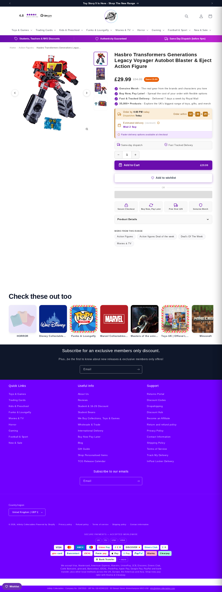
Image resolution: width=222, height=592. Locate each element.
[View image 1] (101, 59)
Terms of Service (157, 448)
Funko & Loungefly (20, 412)
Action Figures (125, 236)
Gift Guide (84, 448)
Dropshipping (155, 406)
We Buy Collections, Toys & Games (99, 418)
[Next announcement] (212, 3)
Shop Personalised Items (93, 455)
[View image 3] (101, 89)
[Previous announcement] (10, 3)
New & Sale (15, 442)
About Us (83, 394)
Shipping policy (119, 524)
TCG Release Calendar (92, 461)
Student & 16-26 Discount (93, 406)
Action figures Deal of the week (157, 236)
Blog (80, 442)
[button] (35, 15)
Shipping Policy (156, 442)
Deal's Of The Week (192, 236)
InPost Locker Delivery (160, 461)
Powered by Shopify (45, 524)
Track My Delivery (157, 455)
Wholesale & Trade (89, 424)
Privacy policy (65, 524)
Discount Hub (155, 412)
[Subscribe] (138, 369)
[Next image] (86, 92)
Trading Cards (17, 400)
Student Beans (86, 412)
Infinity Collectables (26, 524)
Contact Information (158, 436)
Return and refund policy (161, 424)
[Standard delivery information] (158, 122)
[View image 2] (101, 74)
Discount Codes (156, 400)
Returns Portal (155, 394)
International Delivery (90, 430)
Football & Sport (18, 436)
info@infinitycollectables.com (162, 588)
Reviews (83, 400)
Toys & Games (17, 394)
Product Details (127, 219)
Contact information (139, 524)
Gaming (13, 430)
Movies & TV (124, 243)
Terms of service (100, 524)
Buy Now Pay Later (89, 436)
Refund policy (82, 524)
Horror (12, 424)
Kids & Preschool (19, 406)
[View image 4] (101, 103)
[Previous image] (14, 92)
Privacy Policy (155, 430)
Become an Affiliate (158, 418)
